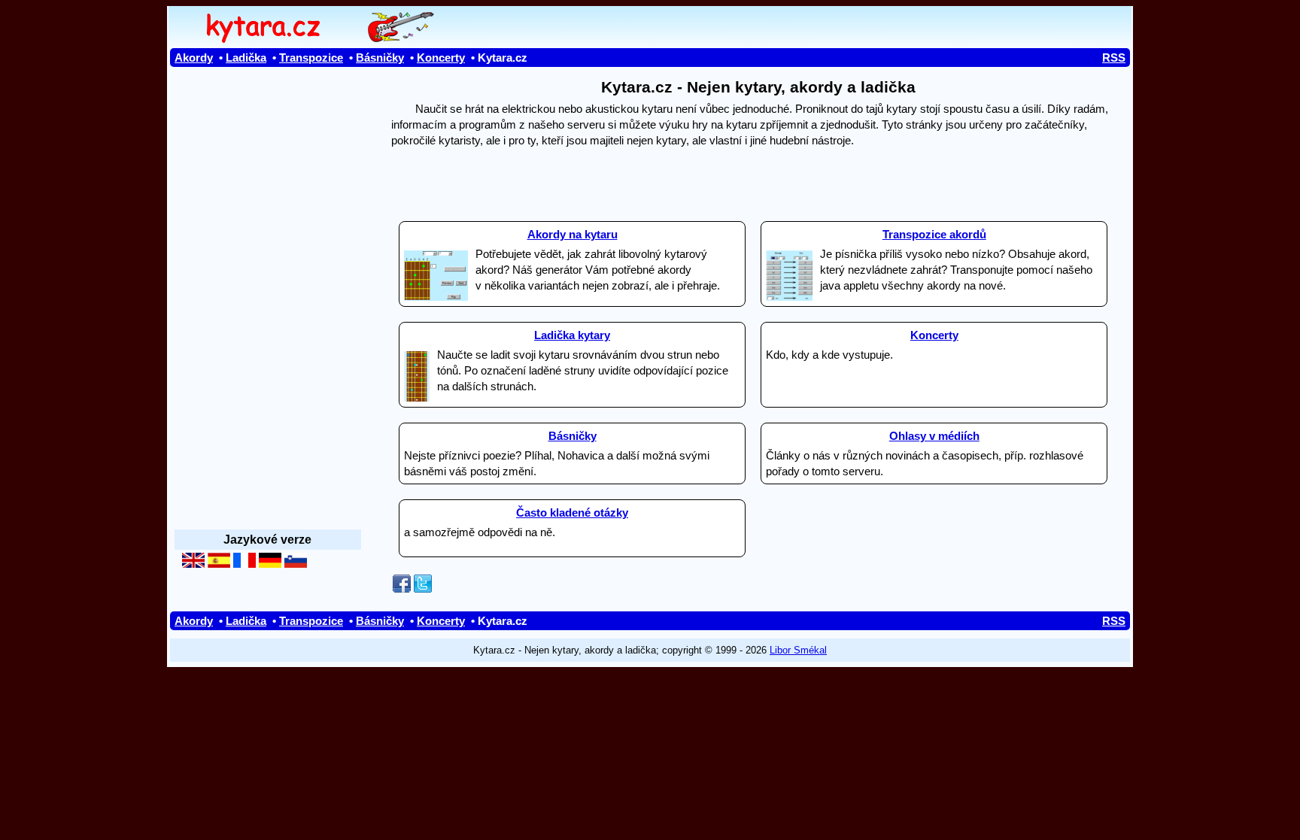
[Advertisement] (758, 177)
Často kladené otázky (572, 512)
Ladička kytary (572, 335)
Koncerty (441, 57)
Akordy (194, 57)
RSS (1113, 57)
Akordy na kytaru (572, 234)
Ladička (246, 57)
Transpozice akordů (934, 234)
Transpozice (311, 57)
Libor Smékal (798, 650)
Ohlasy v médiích (934, 435)
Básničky (380, 57)
